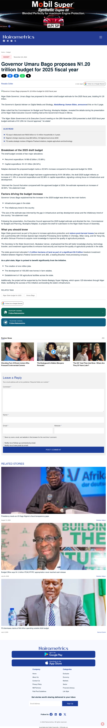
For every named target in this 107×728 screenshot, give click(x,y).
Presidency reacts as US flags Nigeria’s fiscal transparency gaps (25, 516)
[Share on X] (4, 76)
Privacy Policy (37, 684)
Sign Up (70, 703)
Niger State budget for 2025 (12, 295)
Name (5, 415)
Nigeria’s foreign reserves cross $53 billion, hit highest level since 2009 (32, 138)
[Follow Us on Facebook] (51, 714)
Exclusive (66, 674)
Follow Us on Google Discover (96, 84)
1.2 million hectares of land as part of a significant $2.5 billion (55, 252)
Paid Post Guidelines (39, 691)
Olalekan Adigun (101, 520)
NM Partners (36, 688)
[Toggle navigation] (100, 37)
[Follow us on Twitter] (15, 40)
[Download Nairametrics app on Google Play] (53, 654)
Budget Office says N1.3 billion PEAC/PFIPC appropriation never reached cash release (33, 572)
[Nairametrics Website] (18, 36)
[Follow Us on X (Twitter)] (64, 714)
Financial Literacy (69, 688)
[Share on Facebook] (10, 76)
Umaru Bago (30, 295)
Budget (8, 52)
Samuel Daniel (101, 632)
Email (5, 425)
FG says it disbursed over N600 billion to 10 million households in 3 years (33, 134)
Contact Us (36, 681)
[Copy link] (28, 76)
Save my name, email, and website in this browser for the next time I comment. (31, 437)
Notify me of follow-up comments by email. (20, 443)
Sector (65, 684)
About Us (35, 677)
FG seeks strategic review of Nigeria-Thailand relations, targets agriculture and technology (39, 141)
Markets (65, 681)
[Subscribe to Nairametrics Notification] (102, 724)
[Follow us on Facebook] (4, 40)
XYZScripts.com (64, 727)
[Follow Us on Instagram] (60, 714)
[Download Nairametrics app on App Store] (53, 662)
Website (57, 425)
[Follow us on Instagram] (11, 40)
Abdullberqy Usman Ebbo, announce (70, 104)
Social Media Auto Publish (45, 727)
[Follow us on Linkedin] (8, 40)
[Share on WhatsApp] (22, 76)
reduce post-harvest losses (81, 233)
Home (3, 52)
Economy (66, 677)
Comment (7, 387)
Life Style (66, 691)
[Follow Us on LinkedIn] (55, 714)
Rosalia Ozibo (7, 83)
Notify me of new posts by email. (17, 445)
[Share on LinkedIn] (16, 76)
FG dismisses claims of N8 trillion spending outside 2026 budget (25, 628)
